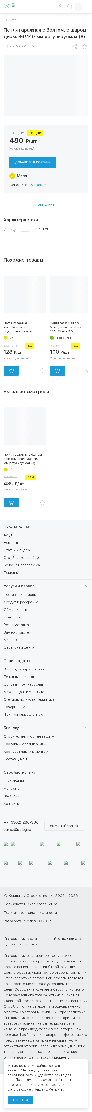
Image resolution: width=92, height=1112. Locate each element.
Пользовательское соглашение (30, 904)
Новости (11, 542)
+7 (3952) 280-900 (21, 822)
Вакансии (11, 796)
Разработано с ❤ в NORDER (27, 921)
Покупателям (16, 526)
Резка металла (16, 625)
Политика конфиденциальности (30, 913)
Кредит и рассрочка (21, 602)
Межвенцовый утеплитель (26, 692)
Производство (18, 660)
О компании (14, 781)
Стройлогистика (19, 772)
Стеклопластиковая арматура (29, 699)
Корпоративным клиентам (26, 751)
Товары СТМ (14, 707)
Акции (9, 535)
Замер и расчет (17, 632)
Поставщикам (15, 759)
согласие (27, 1085)
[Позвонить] (61, 7)
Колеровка (13, 617)
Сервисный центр (19, 647)
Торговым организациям (25, 744)
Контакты (12, 803)
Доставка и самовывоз (23, 595)
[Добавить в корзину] (11, 371)
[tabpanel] (46, 225)
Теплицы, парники (19, 677)
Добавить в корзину (32, 162)
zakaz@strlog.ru (17, 829)
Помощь (11, 573)
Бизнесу (11, 728)
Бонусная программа (22, 565)
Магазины (12, 788)
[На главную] (26, 6)
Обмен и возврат (18, 610)
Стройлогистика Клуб (22, 558)
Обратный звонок (64, 826)
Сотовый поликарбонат (24, 684)
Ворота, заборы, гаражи (24, 669)
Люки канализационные (23, 714)
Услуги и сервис (19, 586)
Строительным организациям (29, 736)
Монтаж (10, 640)
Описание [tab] (46, 204)
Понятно (20, 1100)
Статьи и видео (17, 550)
